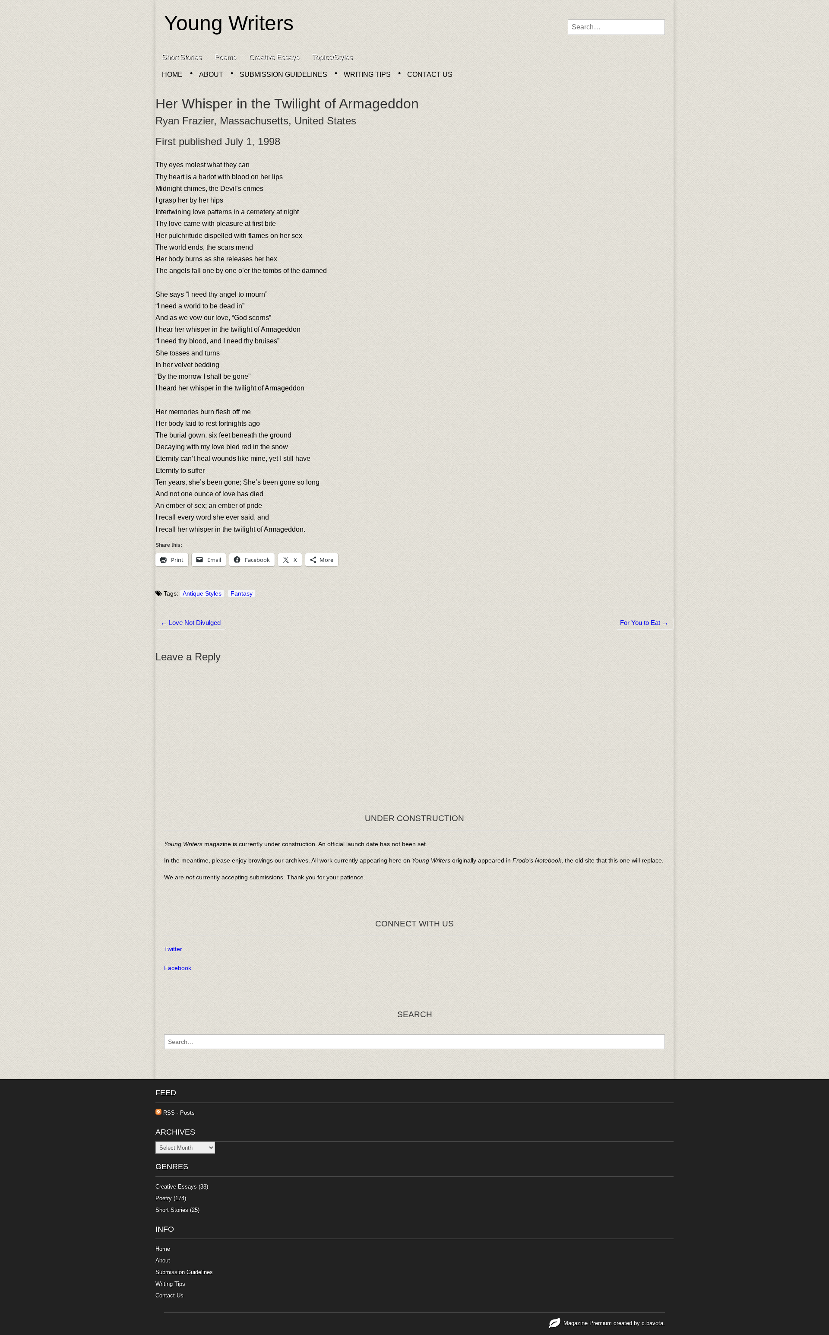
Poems (225, 57)
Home (172, 74)
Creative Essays (274, 57)
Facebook (177, 967)
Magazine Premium (587, 1323)
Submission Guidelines (283, 74)
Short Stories (182, 57)
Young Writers (229, 23)
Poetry (163, 1198)
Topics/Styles (332, 57)
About (211, 74)
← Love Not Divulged (191, 622)
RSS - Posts (178, 1113)
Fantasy (242, 593)
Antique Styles (202, 593)
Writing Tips (367, 74)
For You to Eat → (644, 622)
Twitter (173, 948)
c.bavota (652, 1323)
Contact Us (429, 74)
